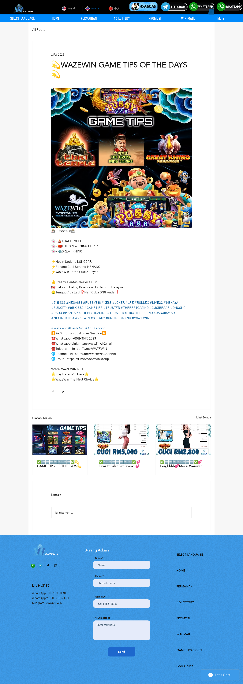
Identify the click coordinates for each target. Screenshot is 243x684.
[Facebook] (48, 566)
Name (98, 558)
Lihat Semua (203, 417)
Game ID (100, 596)
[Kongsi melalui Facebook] (53, 392)
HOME (181, 570)
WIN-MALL (183, 634)
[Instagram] (56, 566)
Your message (102, 617)
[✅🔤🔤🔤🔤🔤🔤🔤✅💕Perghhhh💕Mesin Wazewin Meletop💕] (183, 440)
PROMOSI (183, 618)
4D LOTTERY (185, 602)
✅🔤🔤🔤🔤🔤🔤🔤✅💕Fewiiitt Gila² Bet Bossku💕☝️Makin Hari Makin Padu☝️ (121, 464)
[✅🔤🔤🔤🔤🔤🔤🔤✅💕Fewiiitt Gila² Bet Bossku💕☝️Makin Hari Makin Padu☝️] (121, 440)
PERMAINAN (185, 586)
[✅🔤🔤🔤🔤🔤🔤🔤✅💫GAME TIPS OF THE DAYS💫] (59, 440)
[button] (211, 11)
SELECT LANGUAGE (190, 554)
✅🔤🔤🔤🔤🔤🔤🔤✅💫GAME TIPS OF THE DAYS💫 (59, 464)
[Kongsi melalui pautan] (62, 392)
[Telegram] (41, 566)
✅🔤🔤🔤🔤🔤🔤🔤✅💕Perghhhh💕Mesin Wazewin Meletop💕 (181, 464)
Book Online (185, 666)
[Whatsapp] (33, 566)
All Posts (38, 29)
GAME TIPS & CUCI (189, 650)
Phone (98, 576)
